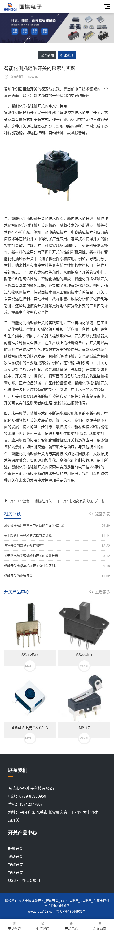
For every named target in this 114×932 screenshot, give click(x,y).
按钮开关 (15, 872)
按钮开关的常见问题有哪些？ (57, 545)
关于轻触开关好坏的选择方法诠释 (57, 535)
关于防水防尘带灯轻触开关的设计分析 (57, 555)
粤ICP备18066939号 (71, 911)
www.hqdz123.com (41, 911)
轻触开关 (15, 848)
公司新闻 (47, 55)
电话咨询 (14, 928)
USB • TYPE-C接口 (24, 880)
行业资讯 (66, 55)
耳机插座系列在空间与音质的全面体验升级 (57, 525)
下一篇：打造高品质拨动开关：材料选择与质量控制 (83, 501)
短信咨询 (42, 928)
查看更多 (102, 591)
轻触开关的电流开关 (57, 575)
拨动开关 (15, 856)
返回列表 (102, 513)
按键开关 (15, 864)
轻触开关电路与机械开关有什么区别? (57, 565)
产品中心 (71, 928)
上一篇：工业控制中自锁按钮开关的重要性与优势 (30, 501)
